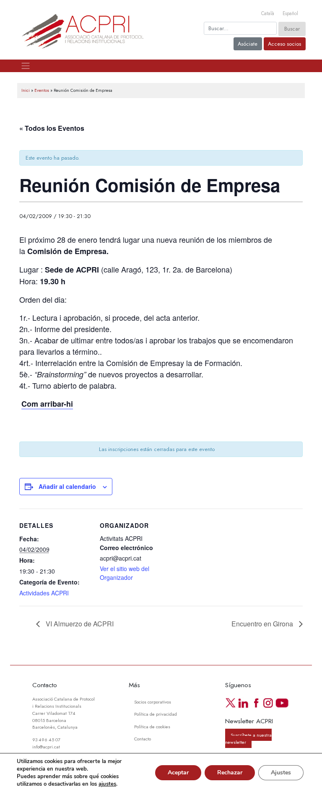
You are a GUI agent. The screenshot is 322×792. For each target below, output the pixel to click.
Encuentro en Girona (263, 623)
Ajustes (281, 772)
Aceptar (178, 772)
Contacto (142, 738)
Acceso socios (284, 44)
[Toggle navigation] (25, 66)
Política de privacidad (155, 714)
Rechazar (229, 772)
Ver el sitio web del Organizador (124, 573)
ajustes (107, 784)
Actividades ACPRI (44, 593)
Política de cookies (152, 726)
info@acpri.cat (46, 746)
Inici (25, 90)
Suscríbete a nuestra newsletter (248, 738)
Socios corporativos (152, 702)
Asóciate (247, 44)
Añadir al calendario (67, 486)
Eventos (41, 90)
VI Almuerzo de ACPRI (79, 623)
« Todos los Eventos (51, 128)
